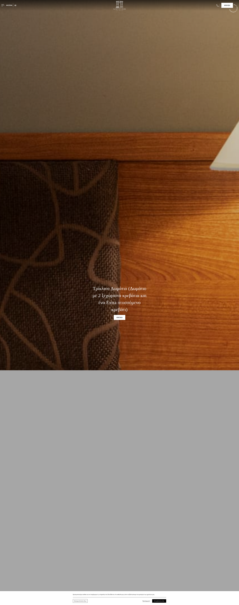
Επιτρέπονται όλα (159, 601)
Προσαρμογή (146, 601)
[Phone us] (217, 5)
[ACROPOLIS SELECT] (119, 5)
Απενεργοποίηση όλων (80, 601)
